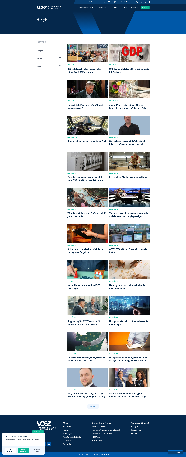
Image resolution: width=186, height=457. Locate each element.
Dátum (39, 66)
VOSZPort (95, 437)
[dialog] (23, 444)
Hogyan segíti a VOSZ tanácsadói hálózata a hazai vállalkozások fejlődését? (83, 324)
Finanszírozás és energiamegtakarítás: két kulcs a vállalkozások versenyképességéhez (86, 360)
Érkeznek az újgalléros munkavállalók (128, 177)
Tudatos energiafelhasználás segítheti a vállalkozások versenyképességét (128, 215)
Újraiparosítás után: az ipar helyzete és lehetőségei (128, 323)
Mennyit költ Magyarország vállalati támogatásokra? (85, 106)
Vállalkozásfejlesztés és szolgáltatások (106, 430)
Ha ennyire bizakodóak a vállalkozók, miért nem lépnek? (127, 287)
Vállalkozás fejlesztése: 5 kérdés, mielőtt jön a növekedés (87, 215)
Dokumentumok (136, 430)
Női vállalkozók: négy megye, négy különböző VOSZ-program (84, 70)
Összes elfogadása (23, 450)
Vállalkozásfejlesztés (85, 7)
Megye (39, 58)
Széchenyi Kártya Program (101, 423)
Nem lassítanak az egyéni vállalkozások (86, 141)
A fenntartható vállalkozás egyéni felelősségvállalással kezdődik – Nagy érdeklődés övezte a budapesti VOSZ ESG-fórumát (127, 398)
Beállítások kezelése (36, 450)
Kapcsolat (145, 7)
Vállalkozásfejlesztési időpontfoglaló (133, 2)
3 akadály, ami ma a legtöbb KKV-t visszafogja (84, 287)
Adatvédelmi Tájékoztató (140, 423)
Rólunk (115, 7)
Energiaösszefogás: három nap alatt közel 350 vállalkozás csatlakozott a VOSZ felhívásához (85, 180)
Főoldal (65, 423)
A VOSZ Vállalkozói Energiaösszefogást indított (128, 251)
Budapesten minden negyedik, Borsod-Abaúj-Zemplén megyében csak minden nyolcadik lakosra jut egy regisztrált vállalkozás (128, 362)
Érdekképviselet (102, 7)
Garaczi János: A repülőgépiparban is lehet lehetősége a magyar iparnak (127, 143)
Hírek (125, 7)
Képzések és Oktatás (99, 427)
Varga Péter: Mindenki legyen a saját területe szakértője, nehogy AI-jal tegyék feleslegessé (87, 396)
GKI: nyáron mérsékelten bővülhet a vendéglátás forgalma (85, 251)
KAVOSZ (134, 433)
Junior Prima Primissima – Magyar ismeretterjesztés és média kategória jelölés (127, 108)
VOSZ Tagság (109, 2)
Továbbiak (93, 406)
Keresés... (94, 2)
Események (134, 7)
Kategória (40, 50)
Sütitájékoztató (136, 427)
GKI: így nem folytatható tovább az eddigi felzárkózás (129, 70)
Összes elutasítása (10, 450)
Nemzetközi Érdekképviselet (102, 433)
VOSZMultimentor (98, 440)
